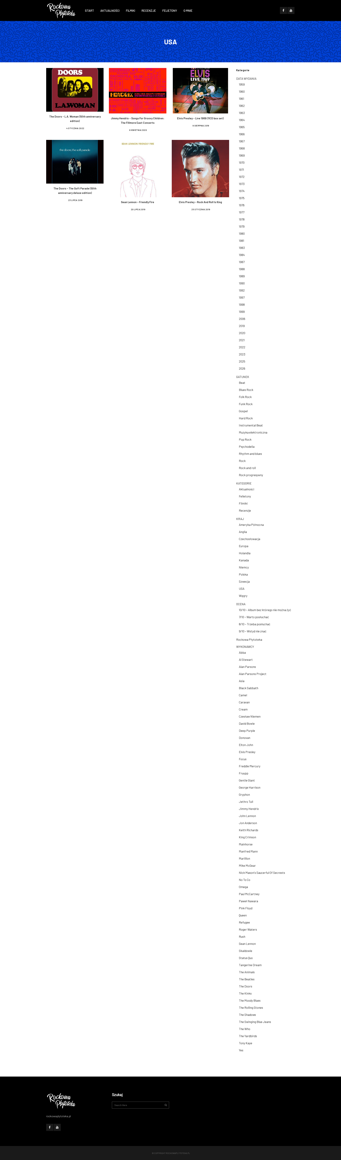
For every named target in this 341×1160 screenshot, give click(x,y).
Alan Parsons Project (252, 674)
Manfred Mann (248, 851)
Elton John (246, 745)
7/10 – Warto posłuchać (254, 617)
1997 (242, 297)
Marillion (244, 858)
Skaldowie (245, 950)
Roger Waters (248, 929)
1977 (241, 212)
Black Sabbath (248, 688)
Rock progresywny (251, 475)
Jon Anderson (248, 823)
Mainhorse (246, 844)
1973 (242, 184)
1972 (242, 176)
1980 (242, 233)
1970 (242, 162)
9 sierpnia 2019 (201, 125)
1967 (242, 141)
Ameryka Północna (251, 524)
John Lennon (247, 816)
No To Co (244, 879)
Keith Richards (248, 830)
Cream (243, 709)
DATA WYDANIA (246, 78)
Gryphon (244, 794)
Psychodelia (247, 446)
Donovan (244, 737)
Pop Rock (245, 439)
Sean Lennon (247, 943)
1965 (242, 127)
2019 (242, 326)
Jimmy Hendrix (249, 808)
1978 (242, 219)
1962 (242, 105)
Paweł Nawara (248, 901)
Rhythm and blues (250, 453)
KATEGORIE (243, 483)
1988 (242, 269)
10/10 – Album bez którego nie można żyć (265, 610)
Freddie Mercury (249, 766)
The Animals (247, 972)
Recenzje (245, 510)
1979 (242, 226)
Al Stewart (246, 659)
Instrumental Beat (251, 425)
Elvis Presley (247, 752)
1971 (241, 169)
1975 (242, 198)
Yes (241, 1050)
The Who (244, 1029)
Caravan (244, 702)
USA (241, 588)
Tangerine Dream (250, 965)
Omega (243, 887)
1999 (242, 311)
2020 (242, 333)
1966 (242, 134)
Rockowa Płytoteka (249, 639)
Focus (243, 759)
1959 (242, 84)
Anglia (243, 531)
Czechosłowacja (249, 539)
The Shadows (247, 1014)
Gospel (243, 411)
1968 (242, 148)
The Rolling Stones (251, 1007)
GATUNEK (242, 377)
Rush (242, 936)
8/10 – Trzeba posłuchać (254, 624)
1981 (241, 240)
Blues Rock (246, 389)
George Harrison (249, 787)
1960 (242, 91)
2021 (242, 340)
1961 (241, 98)
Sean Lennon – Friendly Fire (137, 202)
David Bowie (247, 723)
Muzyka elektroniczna (253, 432)
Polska (243, 574)
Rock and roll (247, 468)
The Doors (245, 986)
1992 (242, 290)
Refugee (244, 922)
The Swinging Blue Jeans (255, 1021)
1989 (242, 276)
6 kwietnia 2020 (138, 130)
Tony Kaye (245, 1043)
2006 (242, 318)
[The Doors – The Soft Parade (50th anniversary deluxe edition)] (75, 161)
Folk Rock (245, 397)
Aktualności (246, 489)
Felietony (245, 496)
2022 (242, 347)
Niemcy (244, 567)
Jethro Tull (246, 801)
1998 (242, 304)
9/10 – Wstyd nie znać (252, 631)
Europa (243, 546)
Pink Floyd (245, 908)
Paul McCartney (249, 894)
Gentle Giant (247, 780)
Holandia (244, 553)
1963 (242, 113)
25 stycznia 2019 (200, 209)
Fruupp (243, 773)
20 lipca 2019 (138, 209)
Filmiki (243, 503)
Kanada (244, 560)
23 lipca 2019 (75, 200)
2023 (242, 354)
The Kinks (245, 993)
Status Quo (246, 958)
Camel (243, 695)
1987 (242, 262)
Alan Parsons (247, 666)
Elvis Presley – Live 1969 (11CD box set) (200, 118)
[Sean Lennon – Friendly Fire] (137, 168)
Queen (243, 915)
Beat (242, 382)
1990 (242, 283)
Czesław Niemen (250, 716)
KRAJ (240, 519)
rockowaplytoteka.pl (178, 1153)
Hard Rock (246, 418)
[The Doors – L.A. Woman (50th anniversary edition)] (75, 89)
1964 (242, 120)
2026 (242, 368)
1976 (242, 205)
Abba (242, 652)
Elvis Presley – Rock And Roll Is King (200, 202)
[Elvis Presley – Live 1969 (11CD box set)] (200, 90)
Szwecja (244, 581)
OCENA (240, 604)
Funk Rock (246, 404)
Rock (242, 460)
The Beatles (247, 979)
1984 (242, 255)
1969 (242, 155)
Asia (241, 681)
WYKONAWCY (245, 646)
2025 (242, 361)
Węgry (243, 595)
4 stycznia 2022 (75, 128)
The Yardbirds (248, 1036)
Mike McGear (247, 865)
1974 (242, 191)
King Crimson (247, 837)
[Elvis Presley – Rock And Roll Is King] (200, 168)
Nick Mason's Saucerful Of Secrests (262, 872)
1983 (242, 247)
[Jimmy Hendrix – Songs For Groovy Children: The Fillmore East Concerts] (137, 90)
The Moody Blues (250, 1000)
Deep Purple (247, 730)
